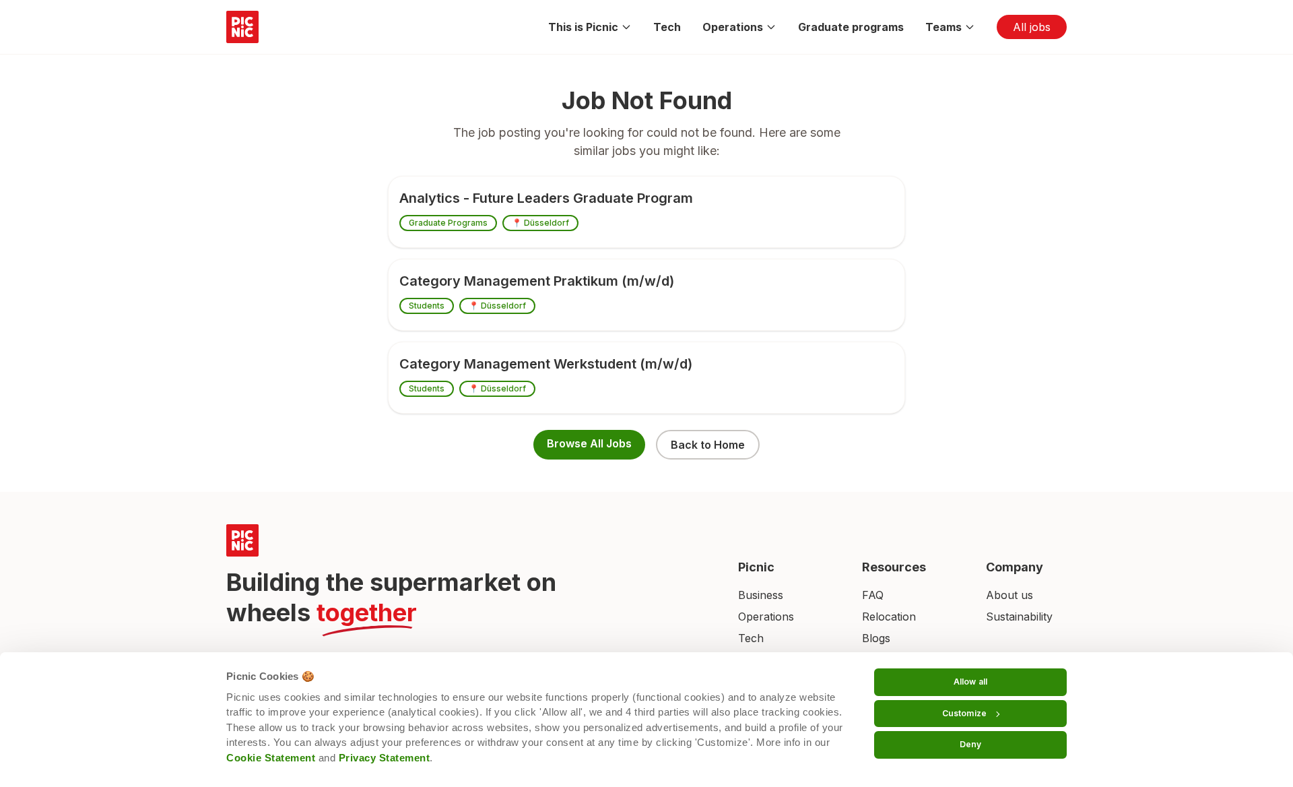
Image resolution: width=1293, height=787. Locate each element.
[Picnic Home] (466, 540)
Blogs (876, 638)
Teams (943, 27)
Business (760, 595)
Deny (970, 744)
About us (1009, 595)
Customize (964, 713)
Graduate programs (851, 27)
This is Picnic (583, 27)
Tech (667, 27)
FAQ (873, 595)
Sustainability (1019, 616)
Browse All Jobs (589, 443)
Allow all (970, 681)
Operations (732, 27)
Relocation (889, 616)
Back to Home (708, 444)
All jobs (1032, 27)
